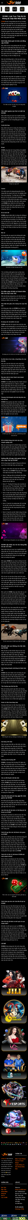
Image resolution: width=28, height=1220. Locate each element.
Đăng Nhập (4, 1191)
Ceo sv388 (4, 1197)
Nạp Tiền (3, 1189)
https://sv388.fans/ (20, 1189)
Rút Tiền (3, 1187)
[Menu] (2, 3)
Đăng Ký (3, 1193)
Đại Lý (3, 1195)
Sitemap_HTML (19, 1209)
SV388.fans (3, 1158)
